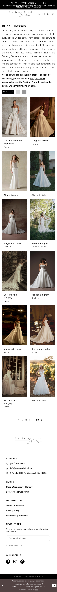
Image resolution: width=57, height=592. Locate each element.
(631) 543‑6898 (37, 78)
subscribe (12, 545)
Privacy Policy (12, 510)
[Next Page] (41, 420)
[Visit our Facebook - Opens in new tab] (8, 561)
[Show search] (48, 14)
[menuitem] (4, 14)
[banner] (20, 14)
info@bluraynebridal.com (21, 468)
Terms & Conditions (15, 505)
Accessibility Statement (17, 515)
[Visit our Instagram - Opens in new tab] (15, 562)
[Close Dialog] (3, 585)
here (36, 590)
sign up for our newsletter (35, 5)
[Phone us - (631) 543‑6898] (39, 14)
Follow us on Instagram (11, 5)
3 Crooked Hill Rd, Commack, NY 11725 (28, 473)
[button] (4, 14)
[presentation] (14, 117)
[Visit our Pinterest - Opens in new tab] (22, 561)
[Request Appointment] (43, 14)
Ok (54, 585)
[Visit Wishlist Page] (53, 14)
